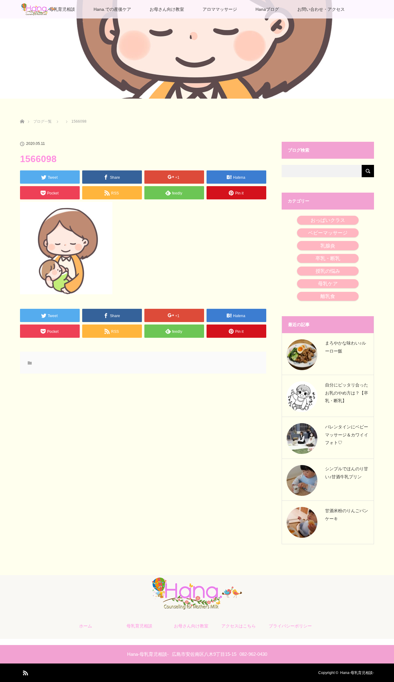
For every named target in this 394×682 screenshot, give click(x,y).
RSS (24, 671)
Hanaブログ (267, 9)
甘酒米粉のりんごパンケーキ (346, 514)
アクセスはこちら (238, 625)
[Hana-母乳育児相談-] (197, 608)
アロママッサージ (220, 9)
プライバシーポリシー (290, 625)
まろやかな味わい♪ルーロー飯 (345, 347)
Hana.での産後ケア (112, 9)
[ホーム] (22, 114)
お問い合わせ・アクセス (321, 9)
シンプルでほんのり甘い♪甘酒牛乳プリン (346, 472)
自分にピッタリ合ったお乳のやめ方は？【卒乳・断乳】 (346, 392)
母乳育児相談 (62, 9)
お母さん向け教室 (167, 9)
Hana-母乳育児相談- (357, 673)
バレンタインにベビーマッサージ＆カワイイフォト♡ (346, 434)
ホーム (85, 625)
